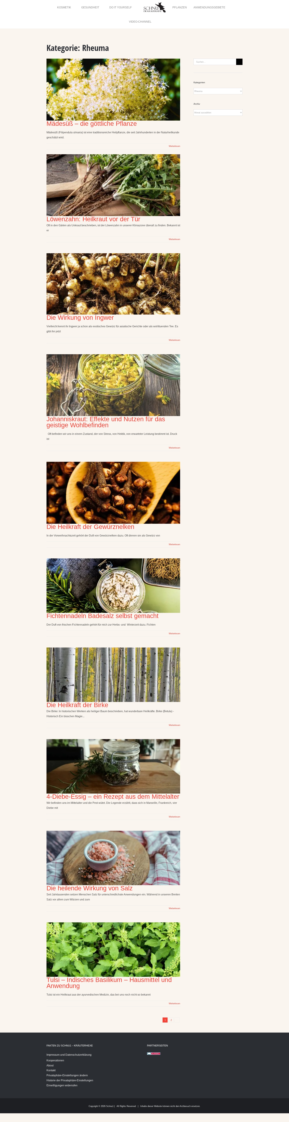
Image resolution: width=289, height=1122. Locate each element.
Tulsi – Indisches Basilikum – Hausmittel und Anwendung (109, 968)
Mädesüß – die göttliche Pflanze (91, 109)
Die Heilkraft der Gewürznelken (90, 512)
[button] (235, 7)
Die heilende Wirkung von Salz (89, 874)
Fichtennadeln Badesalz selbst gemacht (102, 601)
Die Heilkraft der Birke (77, 690)
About (50, 1051)
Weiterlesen (174, 132)
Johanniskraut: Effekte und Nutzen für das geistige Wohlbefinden (105, 408)
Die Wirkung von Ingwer (80, 303)
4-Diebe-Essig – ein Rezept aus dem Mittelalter (112, 782)
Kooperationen (55, 1046)
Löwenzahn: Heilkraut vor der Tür (93, 205)
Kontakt (51, 1056)
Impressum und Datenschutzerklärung (68, 1040)
